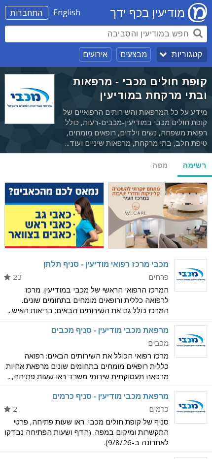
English (66, 12)
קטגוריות (187, 54)
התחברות (26, 13)
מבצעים (133, 54)
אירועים (95, 54)
